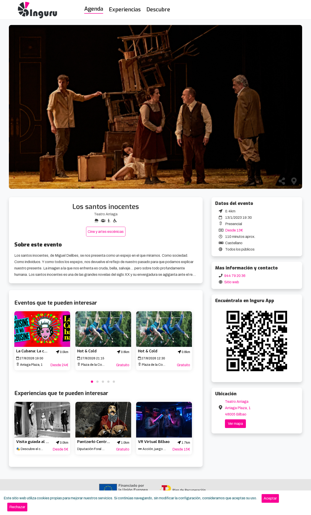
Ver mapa (235, 423)
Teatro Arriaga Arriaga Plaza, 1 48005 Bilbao (238, 408)
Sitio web (231, 282)
